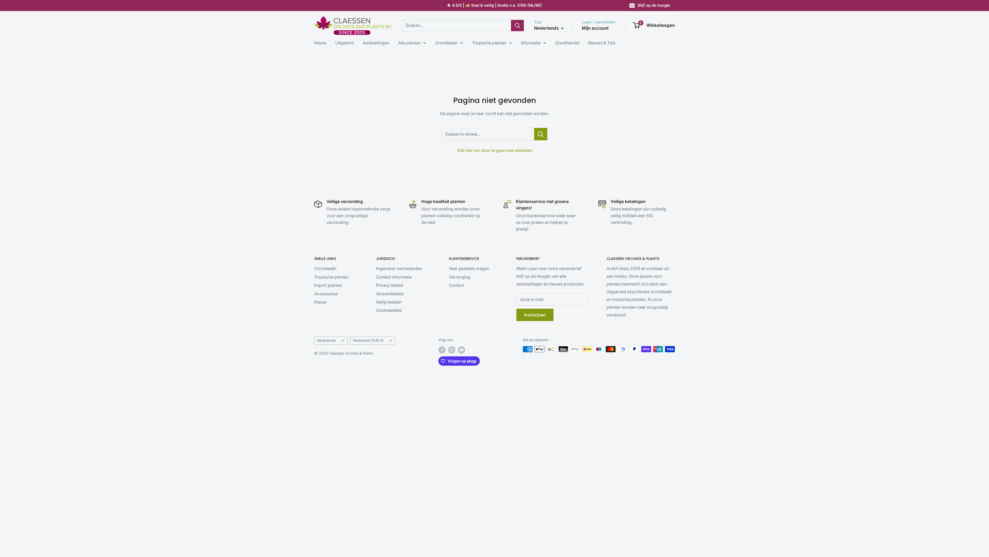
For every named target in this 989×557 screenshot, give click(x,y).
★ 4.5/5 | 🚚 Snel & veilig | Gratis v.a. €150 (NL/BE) (494, 5)
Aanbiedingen (376, 42)
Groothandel (567, 42)
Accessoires (326, 293)
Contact (456, 285)
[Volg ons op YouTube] (461, 349)
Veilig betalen (389, 302)
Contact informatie (394, 277)
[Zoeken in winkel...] (540, 134)
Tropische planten (489, 42)
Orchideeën (446, 42)
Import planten (328, 285)
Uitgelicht (344, 42)
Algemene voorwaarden (399, 268)
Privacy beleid (389, 285)
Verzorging (459, 277)
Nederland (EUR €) (368, 340)
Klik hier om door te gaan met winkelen (494, 150)
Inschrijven (535, 314)
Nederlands (326, 340)
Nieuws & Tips (601, 42)
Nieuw (320, 42)
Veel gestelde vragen (469, 268)
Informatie (531, 42)
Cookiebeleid (389, 310)
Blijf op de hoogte (654, 5)
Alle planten (409, 42)
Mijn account (595, 28)
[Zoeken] (517, 25)
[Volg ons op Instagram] (451, 349)
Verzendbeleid (390, 293)
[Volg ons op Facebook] (442, 349)
